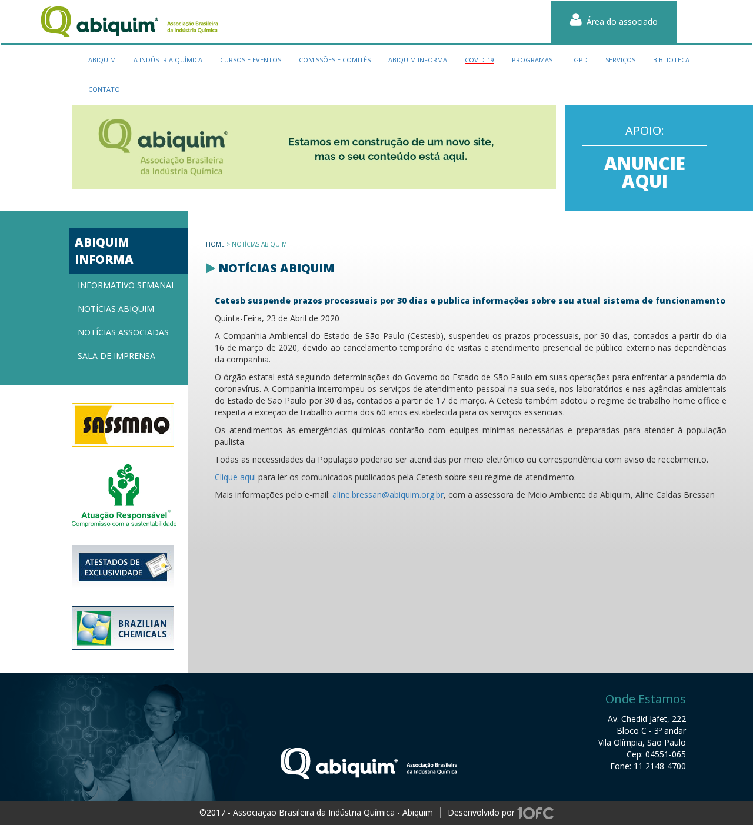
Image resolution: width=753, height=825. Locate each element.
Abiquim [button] (102, 59)
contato (104, 89)
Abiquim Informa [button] (417, 59)
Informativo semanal (127, 285)
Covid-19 (479, 59)
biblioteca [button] (671, 59)
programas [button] (532, 59)
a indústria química (168, 59)
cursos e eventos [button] (250, 59)
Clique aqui (235, 477)
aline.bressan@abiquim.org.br (388, 494)
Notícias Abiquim (116, 308)
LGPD (579, 59)
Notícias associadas (123, 332)
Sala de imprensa (116, 355)
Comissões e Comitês (335, 59)
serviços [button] (620, 59)
